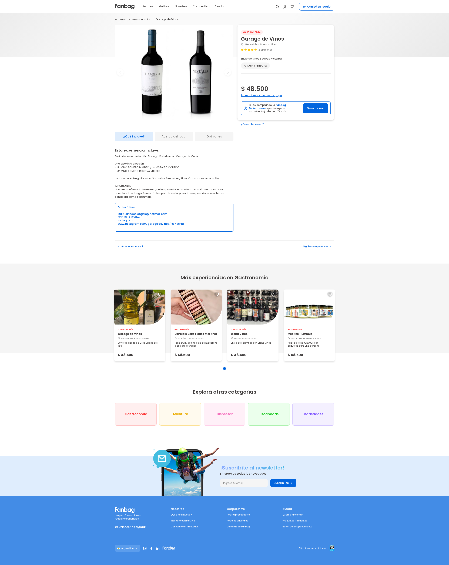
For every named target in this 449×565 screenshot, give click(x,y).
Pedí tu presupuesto (238, 514)
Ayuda (219, 6)
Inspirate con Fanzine (183, 520)
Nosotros (181, 6)
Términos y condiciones (312, 548)
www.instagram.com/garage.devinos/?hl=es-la (151, 224)
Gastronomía (141, 19)
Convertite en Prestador (184, 526)
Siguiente (315, 246)
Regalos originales (237, 520)
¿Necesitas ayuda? (132, 526)
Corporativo (201, 6)
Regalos (147, 6)
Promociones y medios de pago (261, 95)
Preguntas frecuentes (295, 520)
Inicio (123, 19)
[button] (174, 117)
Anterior (132, 246)
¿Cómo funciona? (252, 124)
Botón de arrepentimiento (297, 526)
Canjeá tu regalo (318, 6)
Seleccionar (315, 108)
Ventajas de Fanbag (238, 526)
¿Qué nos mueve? (181, 514)
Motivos (164, 6)
